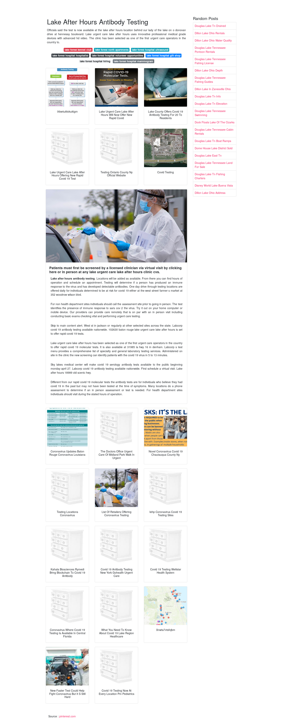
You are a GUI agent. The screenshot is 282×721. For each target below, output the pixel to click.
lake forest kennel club (78, 49)
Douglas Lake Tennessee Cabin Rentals (214, 131)
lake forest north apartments (112, 49)
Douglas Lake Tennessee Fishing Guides (210, 80)
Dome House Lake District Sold (214, 148)
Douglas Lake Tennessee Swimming (210, 113)
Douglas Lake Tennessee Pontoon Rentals (210, 50)
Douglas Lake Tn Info (208, 96)
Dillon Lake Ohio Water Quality (213, 40)
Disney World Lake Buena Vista (214, 185)
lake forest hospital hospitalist (70, 55)
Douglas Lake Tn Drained (210, 26)
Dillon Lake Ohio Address (210, 193)
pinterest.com (67, 716)
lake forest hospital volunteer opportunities (117, 55)
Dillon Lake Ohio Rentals (210, 33)
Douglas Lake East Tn (208, 155)
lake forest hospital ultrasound (150, 49)
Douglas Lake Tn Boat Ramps (213, 141)
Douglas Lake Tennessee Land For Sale (214, 165)
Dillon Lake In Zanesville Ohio (213, 89)
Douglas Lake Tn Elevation (211, 103)
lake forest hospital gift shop (164, 55)
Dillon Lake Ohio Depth (209, 70)
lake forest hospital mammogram (133, 61)
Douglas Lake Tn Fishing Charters (210, 176)
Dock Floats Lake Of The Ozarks (214, 122)
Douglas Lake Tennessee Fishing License (210, 61)
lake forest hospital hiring (95, 61)
